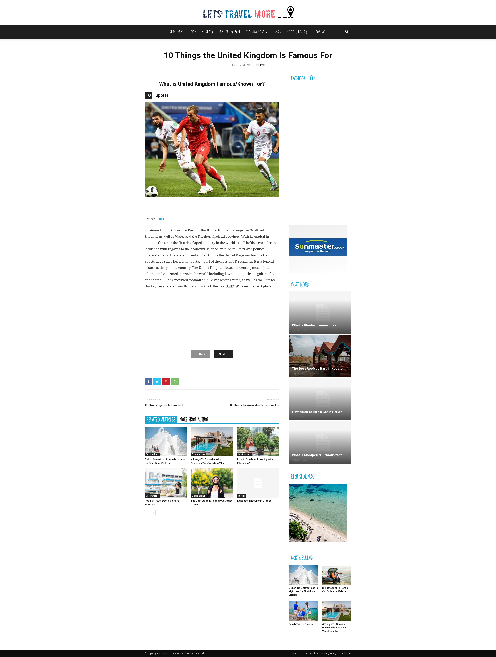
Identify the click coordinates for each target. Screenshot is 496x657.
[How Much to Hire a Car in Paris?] (320, 399)
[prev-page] (147, 512)
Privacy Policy (328, 653)
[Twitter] (157, 381)
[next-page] (153, 512)
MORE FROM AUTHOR (194, 419)
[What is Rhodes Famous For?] (320, 312)
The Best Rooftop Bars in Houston (318, 368)
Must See (208, 32)
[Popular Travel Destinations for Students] (166, 483)
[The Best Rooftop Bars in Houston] (320, 356)
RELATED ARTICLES (161, 419)
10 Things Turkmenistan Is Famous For (254, 405)
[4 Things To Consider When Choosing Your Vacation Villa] (212, 441)
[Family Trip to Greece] (303, 611)
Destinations (255, 32)
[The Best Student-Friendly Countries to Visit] (212, 483)
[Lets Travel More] (248, 13)
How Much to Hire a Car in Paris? (317, 412)
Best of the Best (229, 32)
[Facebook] (148, 381)
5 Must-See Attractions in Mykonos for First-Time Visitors (303, 591)
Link (160, 219)
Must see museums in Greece (254, 500)
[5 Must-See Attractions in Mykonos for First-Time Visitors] (166, 441)
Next (222, 354)
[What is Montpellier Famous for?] (320, 442)
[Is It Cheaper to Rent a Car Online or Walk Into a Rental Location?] (337, 575)
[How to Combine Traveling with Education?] (258, 441)
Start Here (177, 32)
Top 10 (192, 32)
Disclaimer (345, 653)
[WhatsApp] (175, 381)
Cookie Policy (297, 32)
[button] (346, 32)
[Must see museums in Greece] (258, 483)
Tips (276, 32)
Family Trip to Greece (301, 624)
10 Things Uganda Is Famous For (166, 405)
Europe (241, 495)
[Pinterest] (166, 381)
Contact (321, 32)
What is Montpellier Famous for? (317, 455)
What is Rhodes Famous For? (314, 325)
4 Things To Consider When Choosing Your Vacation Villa (334, 628)
